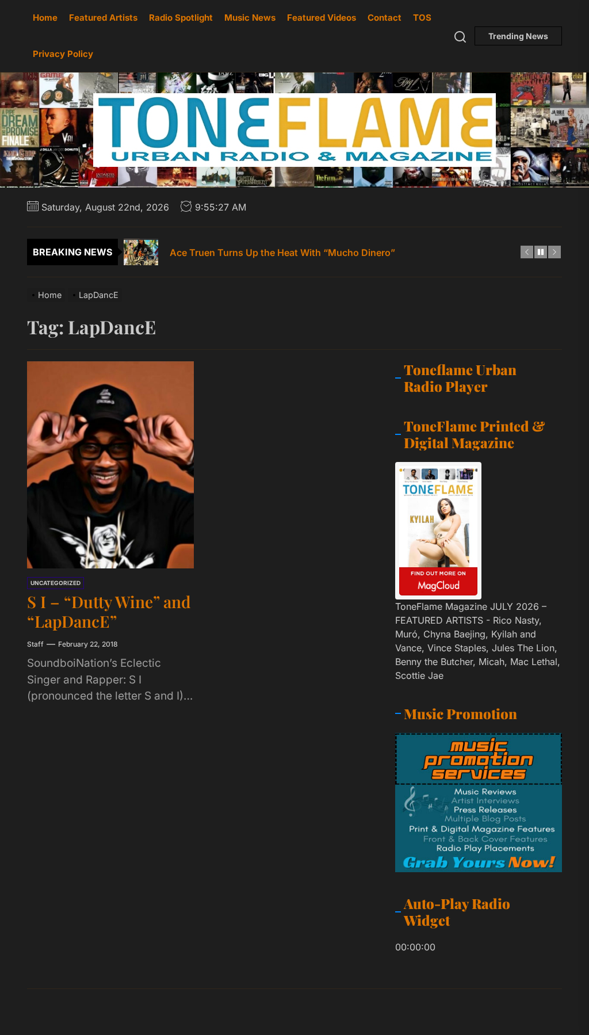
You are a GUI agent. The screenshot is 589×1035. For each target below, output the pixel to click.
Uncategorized (55, 582)
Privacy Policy (63, 53)
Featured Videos (321, 17)
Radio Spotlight (181, 17)
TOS (422, 17)
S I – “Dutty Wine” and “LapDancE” (109, 611)
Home (45, 17)
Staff (35, 644)
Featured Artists (103, 17)
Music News (250, 17)
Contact (384, 17)
